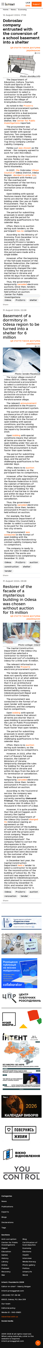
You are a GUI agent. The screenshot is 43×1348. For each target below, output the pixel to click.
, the (17, 170)
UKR (28, 3)
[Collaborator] (21, 973)
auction (30, 468)
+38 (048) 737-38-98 (10, 1295)
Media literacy (29, 1262)
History (4, 1258)
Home (5, 9)
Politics (25, 1268)
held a (21, 865)
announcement (28, 403)
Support (36, 4)
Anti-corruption (8, 1239)
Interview (27, 1258)
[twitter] (6, 1325)
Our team (5, 1304)
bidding (16, 435)
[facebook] (2, 1325)
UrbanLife (27, 1272)
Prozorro (28, 106)
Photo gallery (28, 1265)
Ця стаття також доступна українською (25, 49)
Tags (3, 1228)
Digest (4, 1248)
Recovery (6, 1272)
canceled (22, 284)
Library (4, 1262)
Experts (5, 1212)
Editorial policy (8, 1308)
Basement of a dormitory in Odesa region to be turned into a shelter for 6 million (21, 326)
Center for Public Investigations (19, 122)
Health (25, 1255)
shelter (33, 300)
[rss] (20, 1325)
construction (12, 566)
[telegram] (16, 1325)
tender (8, 571)
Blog (24, 1239)
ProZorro (20, 300)
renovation (10, 896)
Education (6, 1252)
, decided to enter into (24, 175)
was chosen (25, 148)
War (3, 1275)
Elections (26, 1252)
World (25, 1275)
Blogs (4, 1217)
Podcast (5, 1268)
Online (4, 1265)
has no (20, 231)
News (13, 9)
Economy (22, 9)
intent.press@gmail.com (12, 1291)
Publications (7, 1207)
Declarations (7, 1222)
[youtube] (12, 1325)
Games (4, 1255)
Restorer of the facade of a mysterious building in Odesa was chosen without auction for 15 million (19, 599)
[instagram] (9, 1325)
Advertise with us (9, 1317)
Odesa (8, 300)
